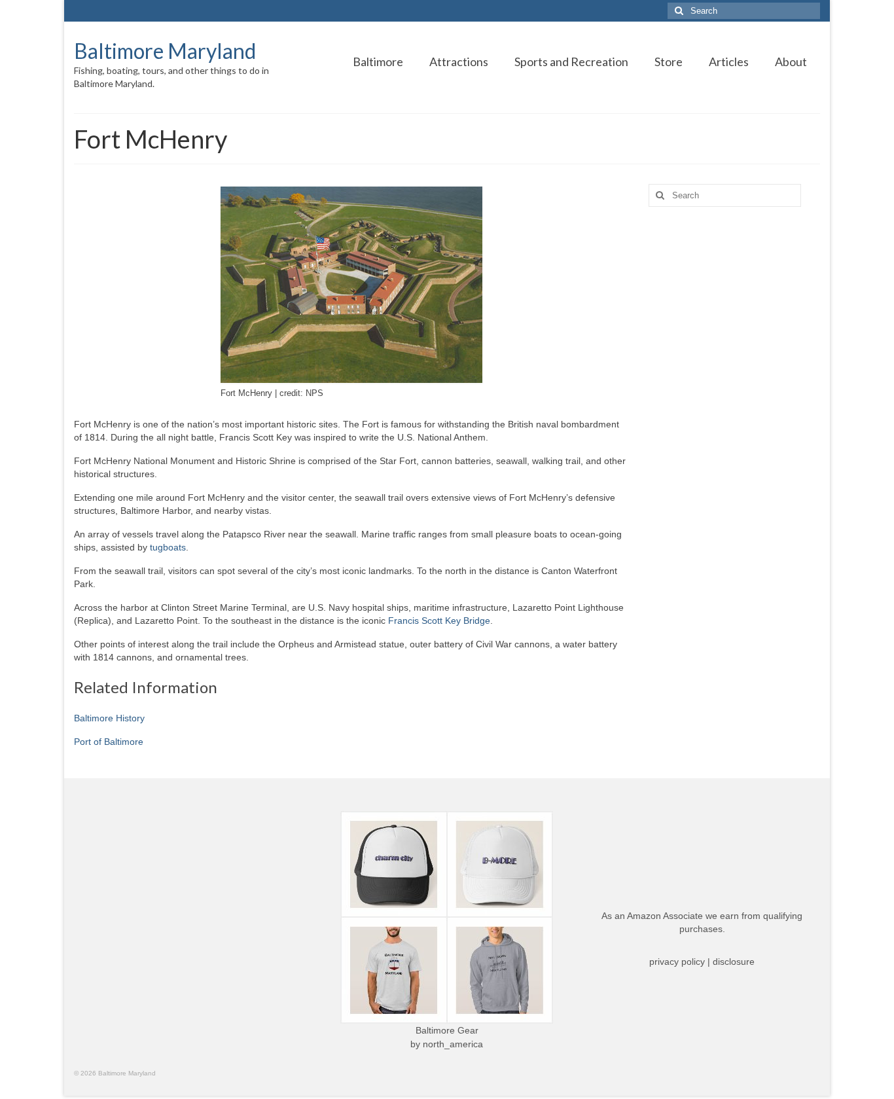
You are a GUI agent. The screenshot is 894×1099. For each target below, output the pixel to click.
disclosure (734, 961)
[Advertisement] (735, 422)
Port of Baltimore (108, 741)
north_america (453, 1044)
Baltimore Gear (447, 1030)
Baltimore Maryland (165, 50)
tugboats (168, 547)
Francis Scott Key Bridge (439, 620)
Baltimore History (109, 718)
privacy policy (677, 961)
